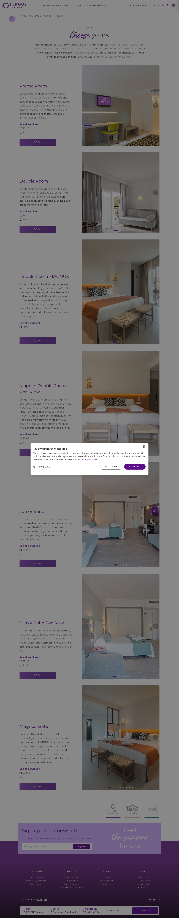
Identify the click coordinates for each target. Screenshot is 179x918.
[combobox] (144, 446)
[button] (42, 466)
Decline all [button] (111, 466)
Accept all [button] (135, 466)
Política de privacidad (87, 459)
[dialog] (89, 459)
